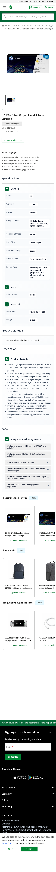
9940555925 (28, 2)
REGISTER (36, 7)
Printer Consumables (23, 25)
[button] (28, 732)
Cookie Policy (7, 843)
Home (8, 25)
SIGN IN (51, 7)
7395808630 (49, 2)
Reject (10, 849)
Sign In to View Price (13, 140)
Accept (29, 849)
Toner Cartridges (45, 25)
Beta (34, 498)
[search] (4, 17)
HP (3, 109)
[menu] (4, 7)
